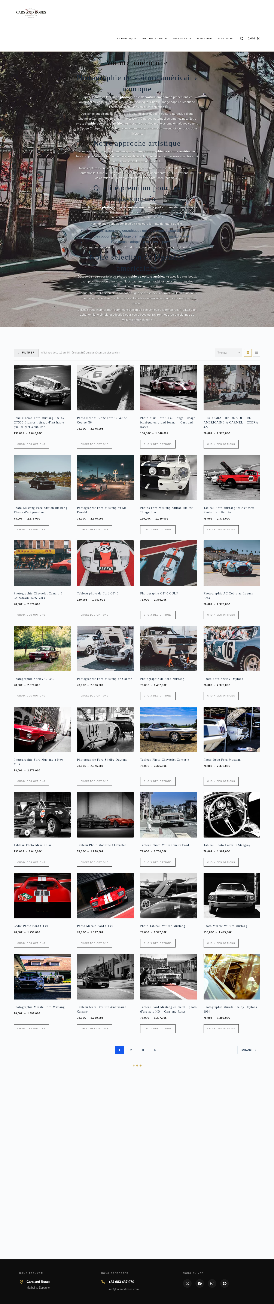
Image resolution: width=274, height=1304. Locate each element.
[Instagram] (212, 1283)
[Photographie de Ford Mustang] (168, 648)
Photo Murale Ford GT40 (95, 926)
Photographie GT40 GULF (159, 593)
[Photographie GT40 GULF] (168, 563)
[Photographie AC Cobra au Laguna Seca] (232, 563)
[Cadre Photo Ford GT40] (42, 895)
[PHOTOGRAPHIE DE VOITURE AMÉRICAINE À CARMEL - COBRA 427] (232, 387)
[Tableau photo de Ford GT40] (105, 563)
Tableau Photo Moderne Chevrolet (101, 845)
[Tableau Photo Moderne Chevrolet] (105, 815)
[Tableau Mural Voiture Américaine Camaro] (105, 976)
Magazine (204, 38)
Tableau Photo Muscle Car (32, 845)
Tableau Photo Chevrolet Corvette (164, 759)
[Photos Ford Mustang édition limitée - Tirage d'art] (168, 477)
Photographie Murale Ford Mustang (39, 1007)
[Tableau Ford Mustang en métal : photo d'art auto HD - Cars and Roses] (168, 976)
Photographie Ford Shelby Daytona (102, 759)
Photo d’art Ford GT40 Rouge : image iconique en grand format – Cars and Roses (167, 422)
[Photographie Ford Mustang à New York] (42, 729)
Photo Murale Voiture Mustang (225, 926)
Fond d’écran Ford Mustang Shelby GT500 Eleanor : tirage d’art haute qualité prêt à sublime (39, 422)
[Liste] (256, 353)
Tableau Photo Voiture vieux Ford (164, 845)
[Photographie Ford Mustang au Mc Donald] (105, 477)
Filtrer (28, 352)
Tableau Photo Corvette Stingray (227, 845)
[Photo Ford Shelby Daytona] (232, 648)
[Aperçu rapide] (64, 405)
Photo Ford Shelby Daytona (223, 678)
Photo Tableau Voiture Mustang (162, 926)
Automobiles (152, 38)
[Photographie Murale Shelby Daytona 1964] (232, 976)
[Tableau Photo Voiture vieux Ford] (168, 815)
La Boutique (126, 38)
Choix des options (31, 444)
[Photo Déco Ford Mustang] (232, 729)
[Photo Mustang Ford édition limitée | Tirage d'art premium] (42, 477)
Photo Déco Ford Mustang (222, 759)
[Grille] (248, 353)
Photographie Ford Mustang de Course (104, 678)
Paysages (180, 38)
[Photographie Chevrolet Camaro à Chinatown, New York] (42, 563)
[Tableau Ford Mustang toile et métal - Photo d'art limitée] (232, 477)
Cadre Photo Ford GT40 (31, 926)
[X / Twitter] (187, 1283)
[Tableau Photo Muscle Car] (42, 815)
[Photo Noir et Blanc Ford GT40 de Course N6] (105, 387)
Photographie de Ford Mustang (162, 678)
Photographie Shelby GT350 (34, 678)
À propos (225, 38)
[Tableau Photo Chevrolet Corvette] (168, 729)
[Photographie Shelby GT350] (42, 648)
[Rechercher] (241, 38)
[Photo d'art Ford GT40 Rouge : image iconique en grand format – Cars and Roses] (168, 387)
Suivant (247, 1049)
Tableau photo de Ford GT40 (98, 593)
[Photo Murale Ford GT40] (105, 895)
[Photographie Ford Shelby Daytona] (105, 729)
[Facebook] (199, 1283)
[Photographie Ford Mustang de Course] (105, 648)
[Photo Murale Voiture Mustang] (232, 895)
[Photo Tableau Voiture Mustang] (168, 895)
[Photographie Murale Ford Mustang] (42, 976)
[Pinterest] (224, 1283)
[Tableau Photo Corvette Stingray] (232, 815)
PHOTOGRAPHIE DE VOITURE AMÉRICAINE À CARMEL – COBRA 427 (231, 422)
